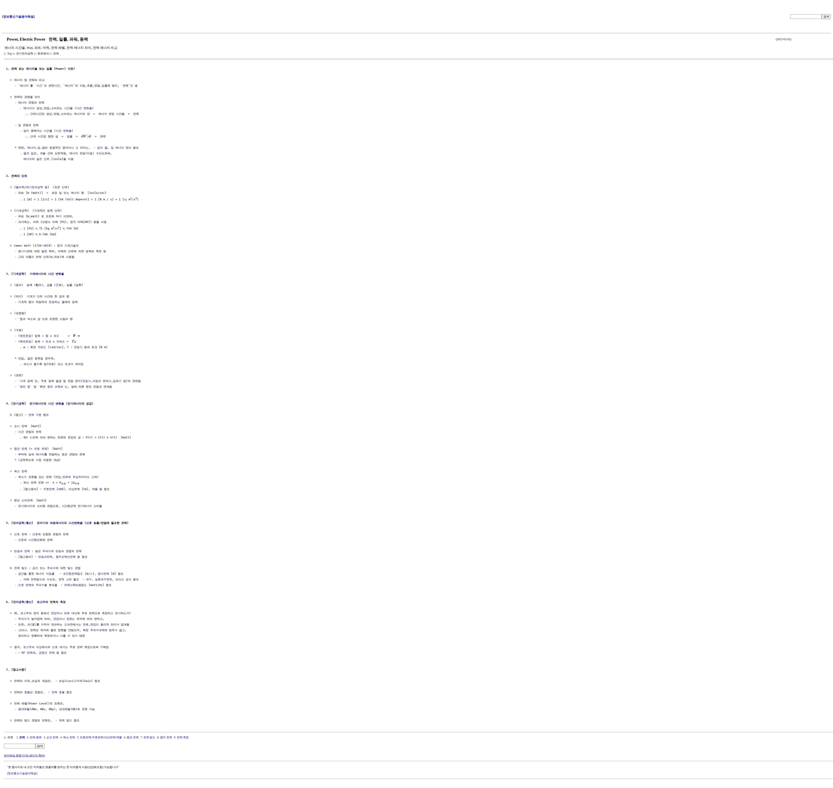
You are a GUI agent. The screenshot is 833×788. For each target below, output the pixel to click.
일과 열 (102, 147)
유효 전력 (40, 448)
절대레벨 (24, 709)
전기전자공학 (34, 187)
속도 (30, 319)
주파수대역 (97, 630)
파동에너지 (57, 523)
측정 (99, 251)
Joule (57, 159)
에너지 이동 (44, 573)
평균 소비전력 (23, 500)
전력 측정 (83, 647)
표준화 (50, 216)
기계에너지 (37, 273)
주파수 (47, 551)
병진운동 (25, 335)
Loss (69, 681)
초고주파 (42, 602)
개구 (89, 579)
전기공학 (18, 403)
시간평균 (67, 506)
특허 (51, 251)
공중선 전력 (47, 652)
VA (61, 199)
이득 (27, 681)
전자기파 (42, 523)
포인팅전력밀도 (73, 573)
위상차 (77, 477)
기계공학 (21, 210)
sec (102, 192)
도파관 (68, 624)
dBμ (51, 709)
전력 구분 (34, 414)
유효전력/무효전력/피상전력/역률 (101, 737)
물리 (103, 624)
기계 (37, 210)
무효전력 (49, 489)
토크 (48, 341)
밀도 (70, 568)
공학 (23, 460)
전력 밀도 (20, 568)
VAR (60, 489)
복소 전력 (20, 471)
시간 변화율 (84, 108)
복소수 (22, 477)
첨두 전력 (166, 737)
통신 (29, 523)
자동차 (97, 381)
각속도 (60, 341)
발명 (44, 251)
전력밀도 (36, 579)
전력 (22, 737)
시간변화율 (76, 523)
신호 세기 (58, 647)
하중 (51, 364)
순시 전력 (20, 426)
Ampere (80, 199)
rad (52, 347)
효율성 (28, 692)
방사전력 (103, 573)
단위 (33, 113)
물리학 (20, 187)
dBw (42, 709)
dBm (33, 709)
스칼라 (64, 319)
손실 (34, 681)
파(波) (31, 624)
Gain (87, 681)
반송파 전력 (22, 551)
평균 (64, 454)
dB (73, 709)
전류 (60, 437)
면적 (61, 579)
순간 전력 (52, 737)
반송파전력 (45, 556)
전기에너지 (37, 403)
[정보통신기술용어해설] (22, 773)
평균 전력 (20, 448)
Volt (70, 199)
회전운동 (25, 341)
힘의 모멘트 (55, 386)
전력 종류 (36, 737)
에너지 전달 (77, 153)
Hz (100, 585)
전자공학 (18, 523)
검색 (826, 16)
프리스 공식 (123, 579)
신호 (89, 523)
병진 (23, 386)
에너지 (30, 68)
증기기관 (24, 251)
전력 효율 (58, 692)
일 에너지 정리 (121, 147)
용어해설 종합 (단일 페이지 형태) (24, 755)
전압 (70, 437)
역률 (95, 489)
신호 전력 (20, 534)
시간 (39, 85)
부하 (21, 454)
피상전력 (74, 489)
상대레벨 (64, 709)
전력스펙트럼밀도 (75, 585)
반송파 (60, 551)
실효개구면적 (103, 579)
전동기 (78, 347)
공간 (35, 568)
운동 (51, 302)
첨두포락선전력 (65, 556)
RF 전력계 (28, 652)
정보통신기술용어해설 (18, 16)
